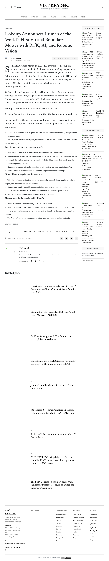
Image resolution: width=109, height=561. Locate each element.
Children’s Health (78, 520)
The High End (94, 531)
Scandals (59, 532)
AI (62, 232)
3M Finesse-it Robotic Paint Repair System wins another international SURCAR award (53, 411)
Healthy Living (77, 514)
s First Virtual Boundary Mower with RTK (47, 232)
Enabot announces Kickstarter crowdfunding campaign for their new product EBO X (53, 362)
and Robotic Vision (70, 232)
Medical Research (78, 517)
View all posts (23, 261)
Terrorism (59, 526)
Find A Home (94, 520)
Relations (76, 535)
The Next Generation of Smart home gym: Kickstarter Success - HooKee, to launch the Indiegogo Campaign (52, 484)
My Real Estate (94, 528)
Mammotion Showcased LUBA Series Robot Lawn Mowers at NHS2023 (53, 313)
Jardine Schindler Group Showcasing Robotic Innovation (53, 387)
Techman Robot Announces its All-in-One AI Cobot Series (53, 436)
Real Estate (93, 514)
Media (75, 532)
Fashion (58, 523)
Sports (63, 17)
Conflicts (58, 529)
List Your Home (94, 534)
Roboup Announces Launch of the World (19, 232)
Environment (59, 517)
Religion (58, 520)
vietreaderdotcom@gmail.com (15, 543)
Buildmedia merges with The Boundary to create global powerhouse (51, 338)
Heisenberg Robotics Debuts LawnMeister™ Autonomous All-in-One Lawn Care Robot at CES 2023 (54, 289)
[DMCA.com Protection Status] (66, 557)
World (24, 17)
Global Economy (61, 514)
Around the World (78, 523)
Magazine (93, 540)
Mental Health (77, 529)
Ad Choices (76, 526)
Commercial (93, 517)
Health (74, 17)
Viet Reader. (54, 5)
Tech (83, 17)
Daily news (76, 538)
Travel (53, 17)
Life (44, 17)
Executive (59, 535)
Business (35, 17)
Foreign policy (60, 538)
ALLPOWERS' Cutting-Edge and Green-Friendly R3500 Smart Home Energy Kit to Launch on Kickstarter (52, 460)
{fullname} (24, 248)
